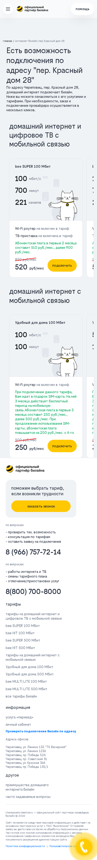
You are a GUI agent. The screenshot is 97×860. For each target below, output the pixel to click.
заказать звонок (41, 506)
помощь (82, 9)
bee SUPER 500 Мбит (23, 640)
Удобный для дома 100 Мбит (40, 323)
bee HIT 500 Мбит (20, 648)
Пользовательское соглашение (68, 846)
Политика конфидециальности (25, 846)
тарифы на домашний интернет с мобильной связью (33, 657)
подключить (62, 265)
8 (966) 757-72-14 (33, 552)
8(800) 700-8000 (33, 591)
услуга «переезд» (19, 717)
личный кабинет (18, 724)
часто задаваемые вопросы (28, 797)
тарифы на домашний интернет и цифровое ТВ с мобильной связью (34, 616)
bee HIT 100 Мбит (20, 633)
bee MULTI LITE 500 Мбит (26, 689)
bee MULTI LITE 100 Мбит (26, 681)
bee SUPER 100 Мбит (33, 166)
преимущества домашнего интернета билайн (27, 787)
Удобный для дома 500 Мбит (30, 674)
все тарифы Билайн (21, 696)
